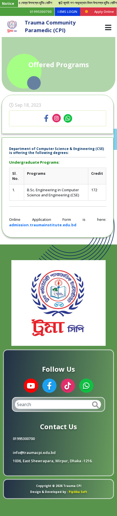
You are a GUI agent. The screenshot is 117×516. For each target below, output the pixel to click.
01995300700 (41, 11)
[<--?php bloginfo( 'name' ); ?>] (12, 25)
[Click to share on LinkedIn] (56, 118)
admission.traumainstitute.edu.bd (42, 224)
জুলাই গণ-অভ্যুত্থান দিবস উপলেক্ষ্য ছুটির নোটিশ (85, 2)
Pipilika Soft (77, 492)
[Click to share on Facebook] (46, 118)
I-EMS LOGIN (67, 11)
